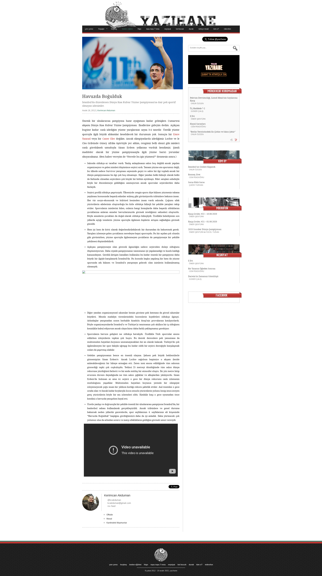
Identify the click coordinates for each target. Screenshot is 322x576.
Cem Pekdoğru (198, 127)
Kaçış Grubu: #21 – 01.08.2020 (202, 221)
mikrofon (227, 29)
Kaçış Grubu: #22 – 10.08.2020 (202, 214)
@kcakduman (114, 500)
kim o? (216, 29)
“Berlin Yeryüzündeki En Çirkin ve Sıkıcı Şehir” (212, 131)
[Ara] (235, 48)
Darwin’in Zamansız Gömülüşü (203, 276)
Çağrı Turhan (196, 185)
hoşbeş (114, 29)
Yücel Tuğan (212, 232)
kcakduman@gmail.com (119, 503)
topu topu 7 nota (152, 29)
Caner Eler (108, 138)
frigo (139, 29)
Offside (109, 515)
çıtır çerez (89, 29)
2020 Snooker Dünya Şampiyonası (204, 229)
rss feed (111, 506)
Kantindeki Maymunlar (116, 523)
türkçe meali (203, 29)
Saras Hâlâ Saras (196, 182)
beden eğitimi (127, 29)
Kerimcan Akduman (106, 110)
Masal (109, 519)
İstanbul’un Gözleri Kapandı (201, 167)
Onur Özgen (197, 103)
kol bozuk (180, 29)
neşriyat (167, 29)
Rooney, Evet (194, 174)
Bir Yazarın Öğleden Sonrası (201, 268)
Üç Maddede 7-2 (197, 108)
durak (191, 29)
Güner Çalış (197, 111)
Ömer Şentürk (198, 119)
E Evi (192, 116)
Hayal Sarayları (198, 124)
